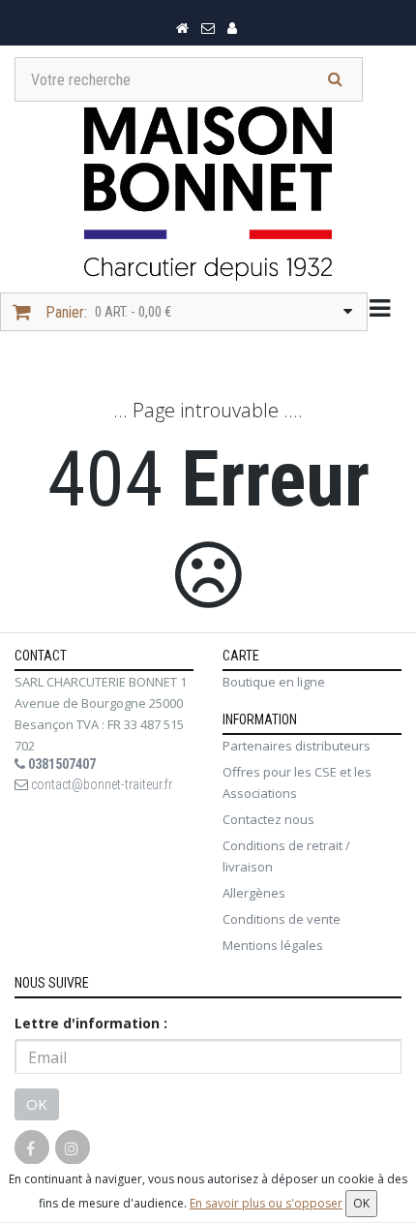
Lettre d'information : (91, 1023)
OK (36, 1104)
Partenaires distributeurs (297, 745)
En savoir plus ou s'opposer (266, 1203)
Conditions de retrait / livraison (286, 856)
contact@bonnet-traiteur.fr (100, 784)
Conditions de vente (282, 919)
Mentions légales (273, 945)
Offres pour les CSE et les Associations (297, 782)
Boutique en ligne (274, 681)
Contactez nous (268, 819)
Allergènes (254, 893)
